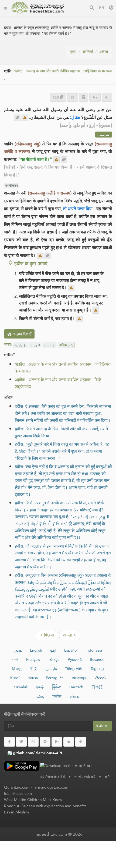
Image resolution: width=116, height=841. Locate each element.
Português (54, 677)
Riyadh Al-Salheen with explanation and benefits (45, 805)
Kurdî (14, 677)
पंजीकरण (102, 725)
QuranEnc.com (16, 787)
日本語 (97, 687)
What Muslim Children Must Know (33, 799)
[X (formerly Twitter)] (21, 742)
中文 (33, 668)
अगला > (69, 635)
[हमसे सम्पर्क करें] (101, 8)
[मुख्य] (5, 8)
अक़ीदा (103, 51)
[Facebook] (9, 742)
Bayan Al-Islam (16, 812)
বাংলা (15, 659)
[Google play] (57, 742)
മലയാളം (79, 677)
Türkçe (54, 659)
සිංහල (17, 668)
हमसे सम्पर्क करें (84, 776)
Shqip (75, 696)
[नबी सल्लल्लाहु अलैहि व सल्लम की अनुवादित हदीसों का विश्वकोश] (37, 8)
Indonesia (94, 650)
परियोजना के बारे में (52, 776)
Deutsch (76, 687)
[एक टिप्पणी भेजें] (25, 118)
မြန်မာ (56, 687)
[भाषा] (111, 8)
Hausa (33, 677)
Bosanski (97, 659)
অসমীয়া (57, 696)
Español (70, 650)
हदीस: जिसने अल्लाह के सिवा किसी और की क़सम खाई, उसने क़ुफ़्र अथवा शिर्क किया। (61, 432)
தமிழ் (40, 687)
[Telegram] (45, 742)
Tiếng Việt (74, 668)
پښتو (40, 696)
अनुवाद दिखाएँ (21, 333)
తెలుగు (100, 677)
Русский (75, 659)
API (108, 776)
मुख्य (73, 51)
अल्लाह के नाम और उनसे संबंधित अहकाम (53, 71)
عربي (18, 650)
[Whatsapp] (33, 742)
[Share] (72, 97)
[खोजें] (92, 8)
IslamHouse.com (18, 793)
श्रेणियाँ (88, 51)
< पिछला (47, 635)
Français (33, 659)
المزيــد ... (103, 134)
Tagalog (97, 668)
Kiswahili (20, 687)
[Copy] (17, 118)
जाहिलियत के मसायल (97, 71)
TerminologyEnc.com (50, 787)
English (36, 650)
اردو (53, 650)
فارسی (51, 668)
